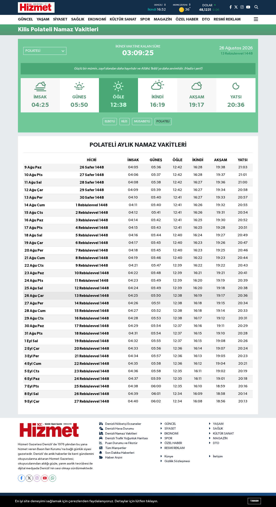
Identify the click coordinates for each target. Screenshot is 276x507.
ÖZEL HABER (187, 19)
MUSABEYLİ (142, 121)
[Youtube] (44, 478)
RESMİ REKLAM (227, 19)
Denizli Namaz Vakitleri (121, 433)
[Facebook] (21, 478)
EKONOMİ (97, 19)
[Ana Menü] (256, 19)
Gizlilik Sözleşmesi (177, 461)
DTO (206, 19)
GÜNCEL (25, 19)
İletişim (218, 456)
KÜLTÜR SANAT (123, 19)
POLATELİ (163, 121)
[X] (29, 478)
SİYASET (60, 19)
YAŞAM (43, 19)
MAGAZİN (163, 19)
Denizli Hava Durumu (119, 428)
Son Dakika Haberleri (119, 452)
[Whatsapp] (52, 478)
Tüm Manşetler (115, 448)
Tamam (254, 501)
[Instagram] (37, 478)
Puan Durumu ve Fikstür (121, 443)
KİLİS (124, 121)
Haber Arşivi (113, 457)
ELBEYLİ (110, 121)
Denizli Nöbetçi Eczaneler (123, 423)
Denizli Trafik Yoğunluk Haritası (126, 438)
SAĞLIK (77, 19)
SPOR (145, 19)
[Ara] (256, 7)
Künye (169, 456)
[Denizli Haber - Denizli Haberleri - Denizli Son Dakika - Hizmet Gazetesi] (36, 7)
